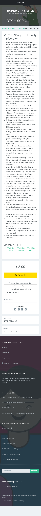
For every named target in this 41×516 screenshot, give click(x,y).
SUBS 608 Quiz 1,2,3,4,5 (10, 449)
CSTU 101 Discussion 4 (10, 486)
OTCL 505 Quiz (7, 428)
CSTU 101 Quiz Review (10, 459)
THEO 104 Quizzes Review (11, 454)
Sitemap (21, 501)
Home (4, 29)
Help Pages (6, 358)
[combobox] (20, 285)
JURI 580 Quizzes (8, 438)
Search (4, 347)
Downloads (11, 29)
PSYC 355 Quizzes (8, 443)
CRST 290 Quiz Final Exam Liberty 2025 (15, 397)
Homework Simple (20, 10)
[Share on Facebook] (18, 309)
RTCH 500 (21, 29)
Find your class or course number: (20, 283)
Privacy (15, 501)
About (3, 501)
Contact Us (5, 353)
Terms (9, 501)
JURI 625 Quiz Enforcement (11, 402)
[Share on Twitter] (15, 309)
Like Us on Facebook (11, 363)
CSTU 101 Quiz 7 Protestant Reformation (16, 413)
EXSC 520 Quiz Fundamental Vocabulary (15, 408)
